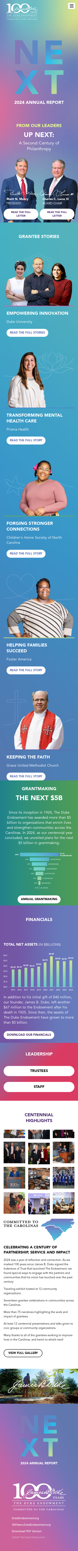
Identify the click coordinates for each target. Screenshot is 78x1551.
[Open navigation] (71, 6)
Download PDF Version (27, 1531)
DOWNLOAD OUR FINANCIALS (29, 1035)
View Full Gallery (23, 1353)
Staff (39, 1087)
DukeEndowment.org (25, 1518)
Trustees (39, 1071)
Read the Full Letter (21, 214)
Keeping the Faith (28, 757)
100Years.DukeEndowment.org (31, 1524)
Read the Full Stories (27, 332)
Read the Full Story (26, 440)
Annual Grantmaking (39, 899)
